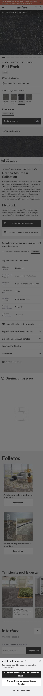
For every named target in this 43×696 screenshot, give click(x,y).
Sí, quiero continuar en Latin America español (21, 674)
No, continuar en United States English (21, 682)
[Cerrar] (40, 661)
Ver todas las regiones (21, 690)
